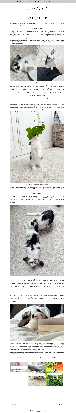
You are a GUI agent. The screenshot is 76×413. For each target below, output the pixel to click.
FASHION (25, 1)
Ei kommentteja (19, 357)
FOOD (30, 1)
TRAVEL (41, 1)
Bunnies (56, 357)
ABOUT (55, 1)
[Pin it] (40, 357)
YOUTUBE (50, 1)
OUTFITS (17, 1)
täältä (37, 23)
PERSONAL (46, 1)
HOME (33, 1)
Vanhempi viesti (60, 404)
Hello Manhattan (42, 410)
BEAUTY (21, 1)
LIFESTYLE (37, 1)
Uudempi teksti (13, 404)
